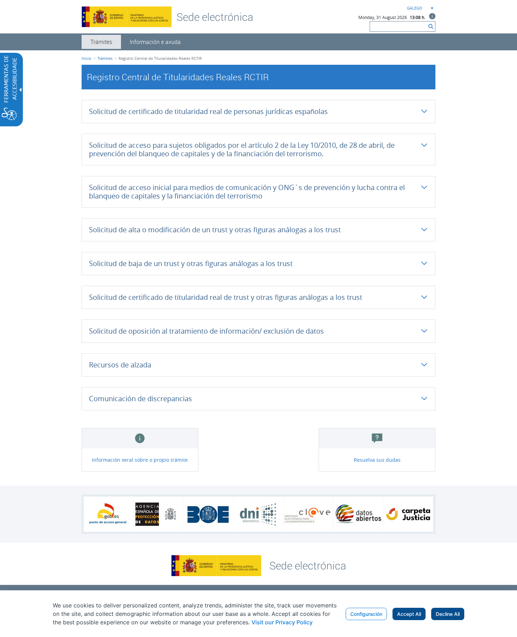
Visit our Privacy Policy (282, 622)
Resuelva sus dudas (377, 459)
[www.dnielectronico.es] (258, 514)
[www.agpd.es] (158, 514)
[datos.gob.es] (358, 514)
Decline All (448, 614)
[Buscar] (431, 26)
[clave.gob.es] (308, 514)
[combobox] (419, 8)
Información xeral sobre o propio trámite (140, 459)
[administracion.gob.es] (108, 514)
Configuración (366, 614)
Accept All (409, 614)
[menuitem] (101, 42)
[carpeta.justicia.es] (408, 514)
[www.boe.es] (208, 514)
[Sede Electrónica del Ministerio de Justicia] (215, 16)
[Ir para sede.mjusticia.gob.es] (307, 565)
